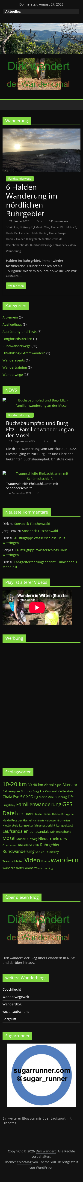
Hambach (38, 820)
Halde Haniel (39, 233)
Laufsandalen (16, 831)
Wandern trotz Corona (18, 868)
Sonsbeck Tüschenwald (32, 523)
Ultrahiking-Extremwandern (24, 353)
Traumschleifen (13, 861)
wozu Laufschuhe (16, 1011)
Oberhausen (10, 845)
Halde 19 (57, 227)
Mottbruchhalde (52, 239)
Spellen (40, 852)
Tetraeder (59, 245)
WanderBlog (12, 1004)
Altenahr (69, 784)
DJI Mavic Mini (40, 227)
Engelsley (9, 805)
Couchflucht (12, 989)
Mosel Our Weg (26, 839)
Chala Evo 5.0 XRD (18, 796)
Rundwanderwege (19, 179)
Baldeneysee (11, 791)
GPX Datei (25, 813)
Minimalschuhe (60, 832)
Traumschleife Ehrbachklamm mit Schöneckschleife (32, 485)
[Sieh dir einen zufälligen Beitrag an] (75, 105)
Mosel (9, 838)
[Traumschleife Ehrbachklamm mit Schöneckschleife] (40, 473)
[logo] (37, 907)
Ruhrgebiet (49, 844)
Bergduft (9, 1019)
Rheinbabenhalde (17, 245)
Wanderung (13, 251)
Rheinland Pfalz (28, 845)
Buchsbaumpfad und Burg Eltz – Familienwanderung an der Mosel (40, 429)
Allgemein (10, 317)
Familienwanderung (38, 804)
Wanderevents (14, 360)
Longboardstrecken (17, 339)
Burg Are (38, 791)
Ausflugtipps (12, 324)
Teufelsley (52, 852)
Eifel (71, 796)
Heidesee (50, 820)
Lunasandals (39, 831)
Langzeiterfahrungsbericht (37, 825)
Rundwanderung (40, 245)
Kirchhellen (63, 820)
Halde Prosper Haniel (17, 820)
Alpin (58, 785)
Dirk (40, 221)
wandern (65, 859)
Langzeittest (64, 825)
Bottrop (25, 227)
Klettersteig (10, 825)
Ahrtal (49, 784)
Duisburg (60, 797)
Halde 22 (70, 227)
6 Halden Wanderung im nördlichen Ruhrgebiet (31, 200)
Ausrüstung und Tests (20, 331)
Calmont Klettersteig (59, 791)
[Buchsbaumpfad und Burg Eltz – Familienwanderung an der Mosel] (41, 400)
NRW (63, 839)
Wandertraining (15, 367)
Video (71, 245)
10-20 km (15, 784)
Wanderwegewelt (16, 997)
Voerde (45, 861)
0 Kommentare (58, 221)
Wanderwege (13, 374)
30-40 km (12, 227)
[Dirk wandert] (7, 105)
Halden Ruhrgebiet (28, 239)
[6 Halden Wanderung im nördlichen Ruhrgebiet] (41, 131)
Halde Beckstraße (17, 233)
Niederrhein (48, 838)
